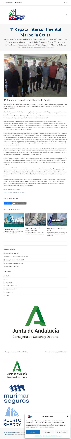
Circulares (8, 276)
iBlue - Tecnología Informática (19, 434)
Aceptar (33, 432)
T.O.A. (7, 295)
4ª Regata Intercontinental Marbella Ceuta (16, 352)
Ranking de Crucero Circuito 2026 (14, 260)
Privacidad (20, 432)
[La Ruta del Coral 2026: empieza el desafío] (35, 219)
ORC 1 (5, 193)
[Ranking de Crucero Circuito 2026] (57, 219)
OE (6, 279)
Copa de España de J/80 (11, 229)
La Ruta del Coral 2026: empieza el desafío (16, 256)
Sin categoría (9, 292)
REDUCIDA (23, 193)
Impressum (58, 435)
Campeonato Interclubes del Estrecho (55, 352)
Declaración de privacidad (49, 435)
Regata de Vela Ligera (11, 285)
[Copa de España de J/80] (14, 219)
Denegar (47, 432)
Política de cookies (38, 435)
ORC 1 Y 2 (16, 193)
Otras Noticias (9, 282)
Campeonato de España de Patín (14, 263)
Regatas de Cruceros (11, 289)
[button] (67, 416)
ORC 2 (10, 193)
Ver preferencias (61, 432)
